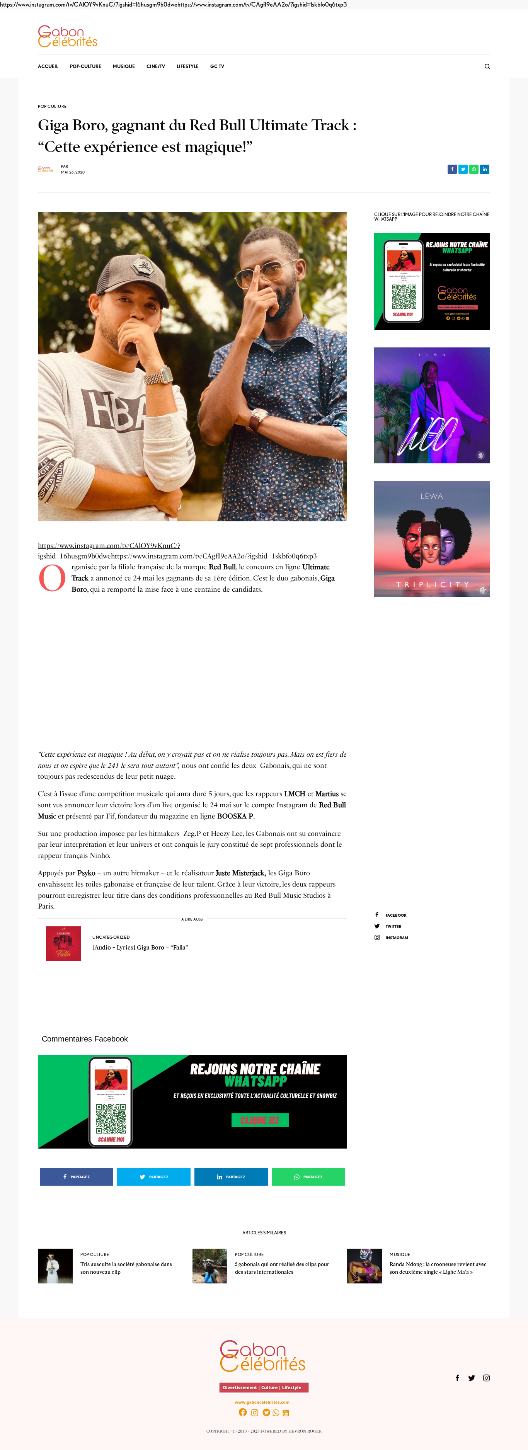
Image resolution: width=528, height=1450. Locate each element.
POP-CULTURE (52, 106)
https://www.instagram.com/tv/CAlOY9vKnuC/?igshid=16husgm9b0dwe (88, 4)
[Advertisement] (192, 677)
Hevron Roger (305, 1431)
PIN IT (196, 1102)
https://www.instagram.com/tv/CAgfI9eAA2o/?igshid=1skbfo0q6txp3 (262, 4)
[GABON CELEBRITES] (67, 37)
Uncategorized (111, 937)
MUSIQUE (400, 1254)
